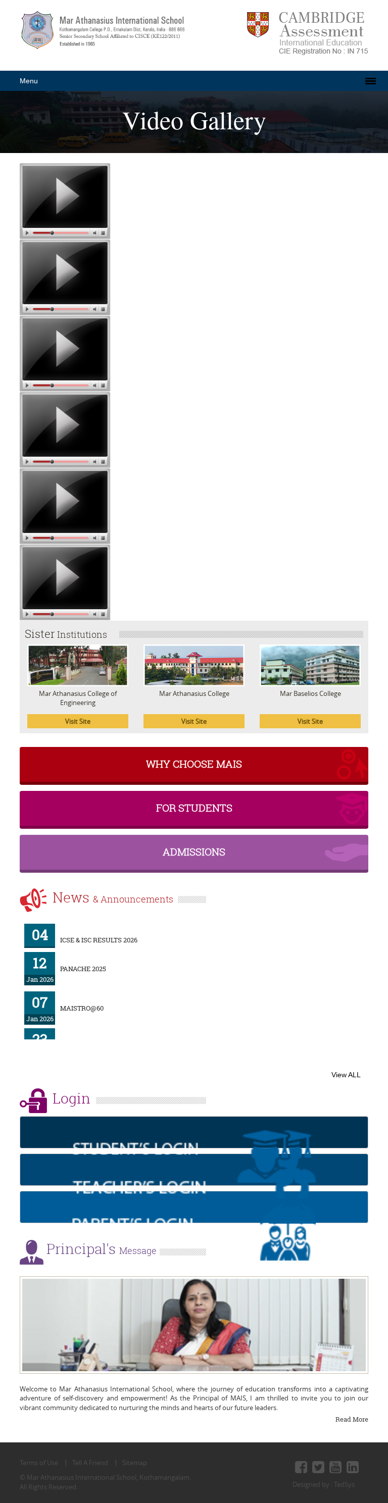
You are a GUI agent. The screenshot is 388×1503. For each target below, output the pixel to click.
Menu (29, 81)
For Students (194, 808)
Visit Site (77, 721)
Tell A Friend (90, 1462)
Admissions (194, 852)
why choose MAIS (194, 764)
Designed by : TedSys (324, 1484)
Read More (351, 1419)
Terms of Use (39, 1462)
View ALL (346, 1075)
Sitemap (134, 1462)
